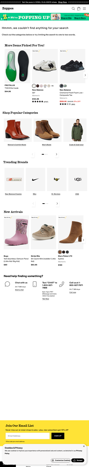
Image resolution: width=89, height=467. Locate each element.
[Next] (85, 75)
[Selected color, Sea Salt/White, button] (34, 86)
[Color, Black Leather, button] (67, 252)
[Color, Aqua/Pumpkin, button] (65, 86)
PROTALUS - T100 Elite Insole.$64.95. (17, 71)
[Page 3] (47, 203)
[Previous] (32, 154)
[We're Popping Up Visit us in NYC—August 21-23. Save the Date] (44, 17)
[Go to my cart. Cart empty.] (78, 8)
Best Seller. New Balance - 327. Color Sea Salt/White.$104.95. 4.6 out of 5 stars (45, 76)
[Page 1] (43, 154)
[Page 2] (45, 154)
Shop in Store (80, 18)
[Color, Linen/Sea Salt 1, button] (45, 86)
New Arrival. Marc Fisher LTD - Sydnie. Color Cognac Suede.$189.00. (70, 240)
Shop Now (62, 2)
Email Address (14, 436)
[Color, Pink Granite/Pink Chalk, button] (41, 86)
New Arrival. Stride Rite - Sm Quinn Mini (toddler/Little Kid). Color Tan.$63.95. (43, 240)
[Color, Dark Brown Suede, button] (63, 252)
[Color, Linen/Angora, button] (49, 86)
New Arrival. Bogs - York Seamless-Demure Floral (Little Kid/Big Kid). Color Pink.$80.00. (16, 240)
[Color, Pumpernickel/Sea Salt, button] (38, 86)
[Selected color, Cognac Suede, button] (60, 252)
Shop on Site (66, 18)
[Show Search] (73, 8)
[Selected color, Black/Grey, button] (61, 86)
